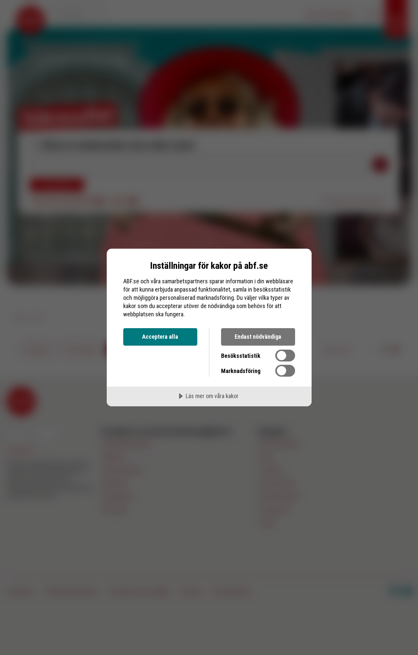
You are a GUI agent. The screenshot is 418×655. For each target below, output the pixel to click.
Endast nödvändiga (258, 336)
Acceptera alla (160, 336)
